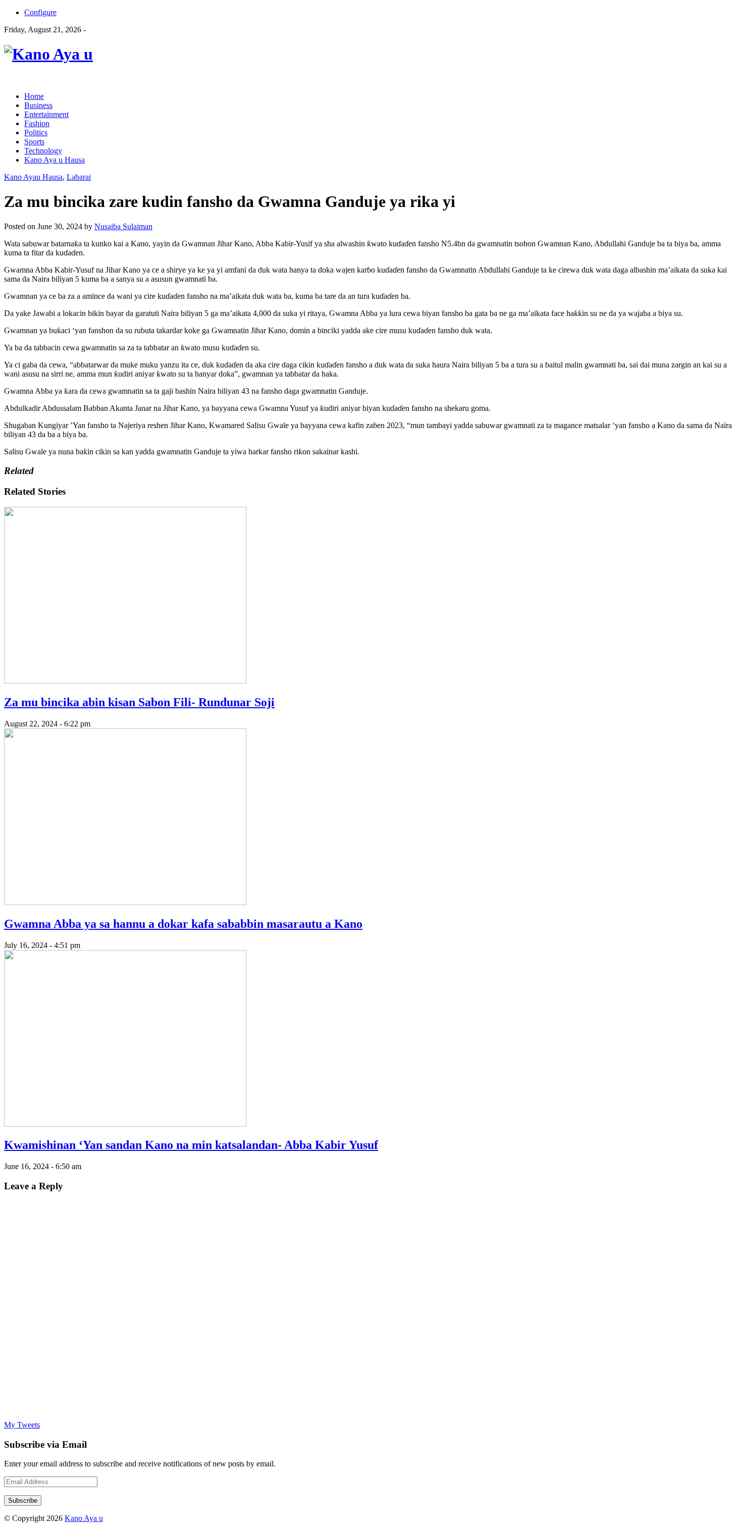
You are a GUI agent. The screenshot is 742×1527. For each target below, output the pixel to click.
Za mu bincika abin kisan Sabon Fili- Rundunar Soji (139, 702)
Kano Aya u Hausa (54, 159)
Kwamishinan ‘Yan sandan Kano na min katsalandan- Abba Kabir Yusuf (191, 1144)
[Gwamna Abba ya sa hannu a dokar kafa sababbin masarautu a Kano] (125, 902)
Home (34, 96)
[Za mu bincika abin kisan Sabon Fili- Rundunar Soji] (125, 680)
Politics (35, 132)
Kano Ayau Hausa (33, 177)
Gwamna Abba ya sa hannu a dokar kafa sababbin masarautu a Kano (183, 923)
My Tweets (22, 1424)
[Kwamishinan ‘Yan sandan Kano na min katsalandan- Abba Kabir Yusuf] (125, 1124)
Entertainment (46, 114)
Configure (40, 12)
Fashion (36, 123)
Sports (34, 141)
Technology (43, 150)
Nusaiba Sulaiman (123, 226)
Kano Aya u (84, 1518)
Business (38, 105)
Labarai (79, 177)
